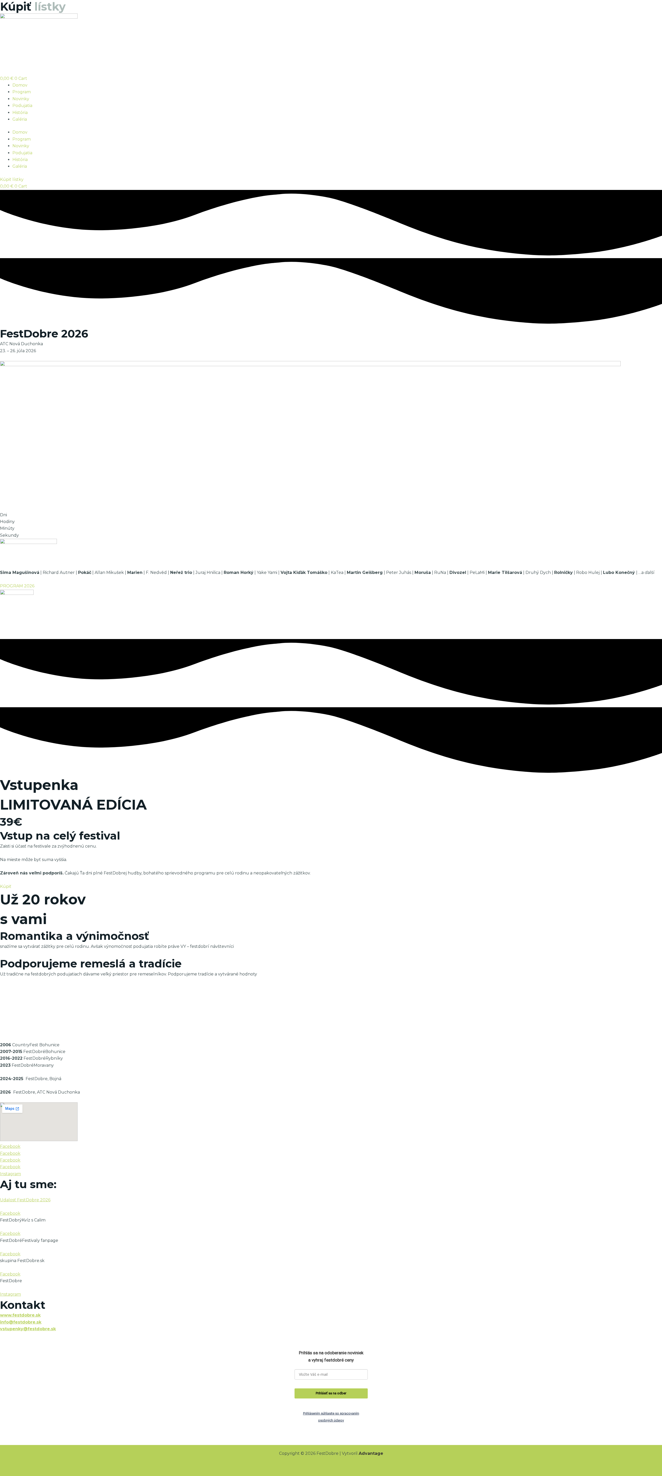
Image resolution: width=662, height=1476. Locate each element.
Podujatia (22, 105)
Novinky (20, 98)
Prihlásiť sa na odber (331, 1393)
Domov (19, 85)
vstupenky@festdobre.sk (28, 1328)
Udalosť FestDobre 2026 (25, 1199)
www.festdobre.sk (20, 1315)
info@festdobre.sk (20, 1322)
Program (21, 91)
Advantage (371, 1453)
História (20, 112)
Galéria (19, 119)
